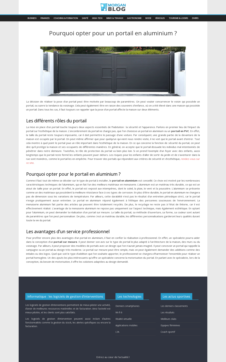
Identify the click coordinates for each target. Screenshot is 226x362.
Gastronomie (134, 18)
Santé (85, 18)
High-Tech (97, 18)
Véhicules (160, 18)
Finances (45, 18)
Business (32, 18)
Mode (148, 18)
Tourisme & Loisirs (178, 18)
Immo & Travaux (114, 18)
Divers (195, 18)
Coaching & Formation (66, 18)
